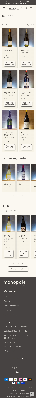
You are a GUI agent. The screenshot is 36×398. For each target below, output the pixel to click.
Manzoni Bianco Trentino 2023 (8, 51)
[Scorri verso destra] (22, 195)
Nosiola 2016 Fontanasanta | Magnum (25, 134)
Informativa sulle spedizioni (15, 396)
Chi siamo (7, 310)
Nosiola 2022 (25, 50)
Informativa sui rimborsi (25, 387)
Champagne (8, 185)
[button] (4, 8)
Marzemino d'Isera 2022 (9, 93)
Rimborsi (7, 301)
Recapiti (28, 396)
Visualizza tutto (18, 269)
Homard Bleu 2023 (22, 236)
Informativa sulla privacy (19, 390)
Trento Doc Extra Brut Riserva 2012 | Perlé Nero (9, 134)
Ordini (6, 296)
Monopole (12, 387)
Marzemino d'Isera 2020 (26, 93)
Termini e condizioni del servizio (19, 393)
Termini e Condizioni (11, 305)
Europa (22, 184)
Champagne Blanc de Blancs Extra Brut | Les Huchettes (8, 237)
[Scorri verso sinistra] (13, 195)
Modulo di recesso (11, 315)
